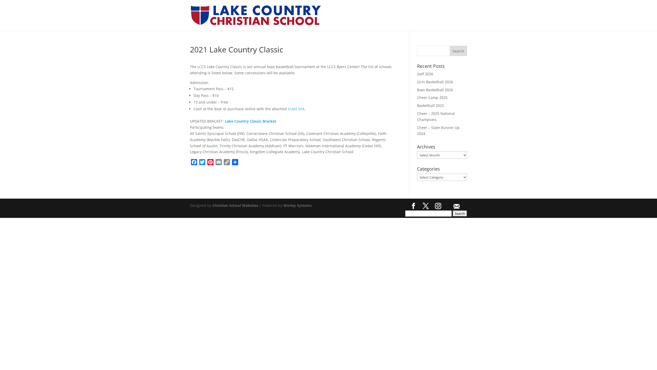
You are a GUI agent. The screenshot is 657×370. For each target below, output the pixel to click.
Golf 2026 (425, 73)
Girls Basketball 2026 (435, 81)
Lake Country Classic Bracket (250, 121)
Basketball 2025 (430, 105)
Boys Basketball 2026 (435, 89)
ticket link (296, 108)
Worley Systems (297, 205)
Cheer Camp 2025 (432, 97)
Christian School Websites (235, 205)
